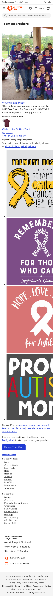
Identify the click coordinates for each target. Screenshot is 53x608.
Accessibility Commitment (15, 586)
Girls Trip (8, 514)
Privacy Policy (15, 583)
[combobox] (26, 15)
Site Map (44, 576)
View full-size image (13, 102)
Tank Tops (9, 488)
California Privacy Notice (33, 583)
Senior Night (10, 523)
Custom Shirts (11, 465)
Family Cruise (10, 509)
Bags (6, 462)
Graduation (9, 506)
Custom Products (13, 576)
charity (23, 425)
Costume (8, 500)
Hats (6, 471)
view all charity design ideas (20, 146)
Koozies (8, 479)
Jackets (8, 476)
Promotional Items (30, 576)
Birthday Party (11, 517)
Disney (7, 497)
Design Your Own (13, 447)
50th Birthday (11, 511)
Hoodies (8, 474)
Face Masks (9, 468)
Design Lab (8, 440)
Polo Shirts (9, 482)
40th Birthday (11, 520)
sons (22, 428)
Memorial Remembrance (16, 503)
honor (32, 425)
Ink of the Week (9, 454)
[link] (14, 8)
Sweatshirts (10, 485)
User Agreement (35, 586)
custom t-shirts (39, 579)
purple (14, 428)
